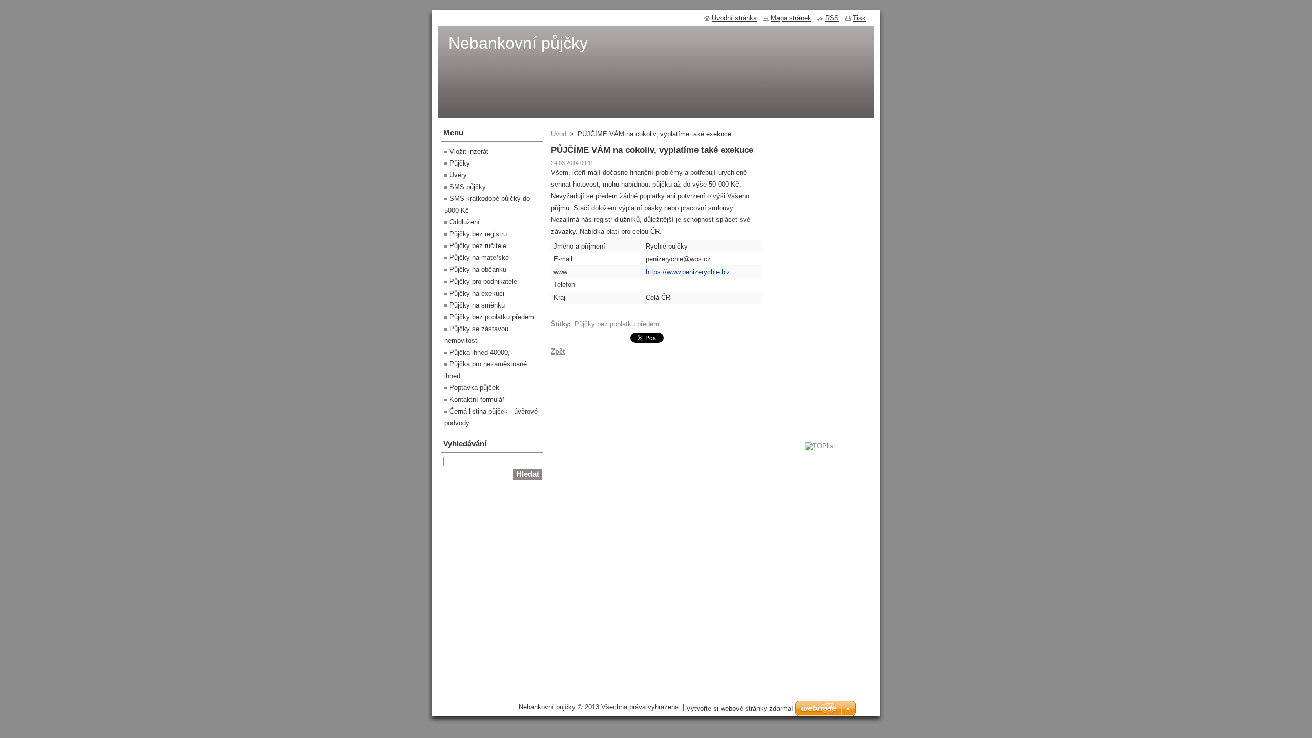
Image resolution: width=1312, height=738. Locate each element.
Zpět (558, 351)
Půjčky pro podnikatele (483, 281)
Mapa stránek (791, 18)
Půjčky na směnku (477, 305)
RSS (832, 18)
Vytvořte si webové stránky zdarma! (739, 708)
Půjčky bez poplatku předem (617, 324)
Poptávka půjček (474, 388)
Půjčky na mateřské (479, 257)
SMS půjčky (467, 187)
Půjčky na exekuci (476, 293)
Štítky (560, 324)
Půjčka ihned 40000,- (480, 352)
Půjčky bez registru (478, 234)
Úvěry (458, 175)
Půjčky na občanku (477, 269)
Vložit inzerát (468, 151)
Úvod (558, 134)
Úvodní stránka (734, 18)
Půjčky (459, 163)
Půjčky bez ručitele (477, 246)
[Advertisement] (820, 284)
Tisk (859, 18)
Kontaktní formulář (476, 399)
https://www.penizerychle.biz (688, 272)
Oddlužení (464, 222)
